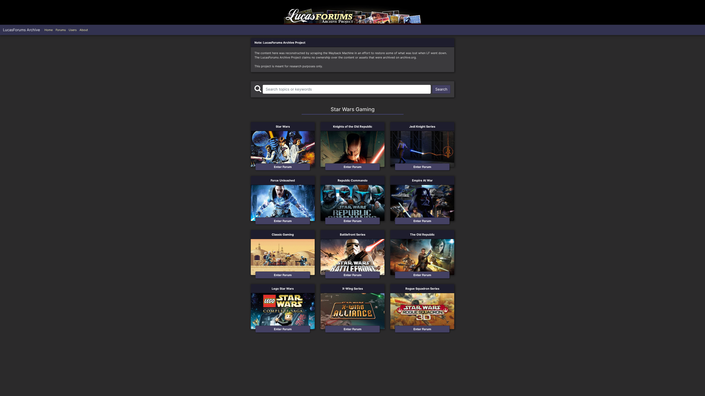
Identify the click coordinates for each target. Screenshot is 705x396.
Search (441, 89)
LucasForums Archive (21, 30)
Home (48, 30)
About (83, 30)
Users (73, 30)
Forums (61, 30)
